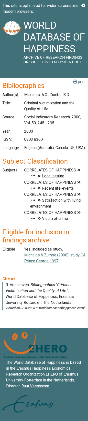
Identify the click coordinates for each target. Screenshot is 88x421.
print (81, 81)
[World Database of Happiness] (11, 40)
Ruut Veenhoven (35, 386)
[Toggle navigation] (6, 71)
